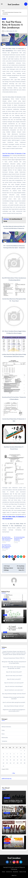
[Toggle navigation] (2, 4)
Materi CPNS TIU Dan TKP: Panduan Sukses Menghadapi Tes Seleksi (13, 847)
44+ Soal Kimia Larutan (10, 634)
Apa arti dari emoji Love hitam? (14, 675)
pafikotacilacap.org (6, 778)
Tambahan (4, 741)
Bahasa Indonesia (6, 726)
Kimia (4, 19)
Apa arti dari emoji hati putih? (14, 672)
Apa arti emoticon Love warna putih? (14, 682)
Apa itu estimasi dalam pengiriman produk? (14, 702)
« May (13, 773)
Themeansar (14, 869)
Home (3, 871)
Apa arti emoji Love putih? (14, 679)
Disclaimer (15, 871)
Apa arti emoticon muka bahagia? (14, 686)
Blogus (21, 867)
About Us (14, 875)
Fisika (3, 730)
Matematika (5, 737)
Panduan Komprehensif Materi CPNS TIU (14, 658)
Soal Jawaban (13, 5)
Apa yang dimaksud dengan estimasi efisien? (14, 693)
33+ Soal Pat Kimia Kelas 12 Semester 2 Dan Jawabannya (6, 546)
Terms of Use (22, 871)
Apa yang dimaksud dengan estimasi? (14, 706)
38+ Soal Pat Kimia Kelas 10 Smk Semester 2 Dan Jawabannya (7, 539)
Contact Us (9, 871)
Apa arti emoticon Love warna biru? (14, 690)
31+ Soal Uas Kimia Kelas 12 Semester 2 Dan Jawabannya (19, 539)
